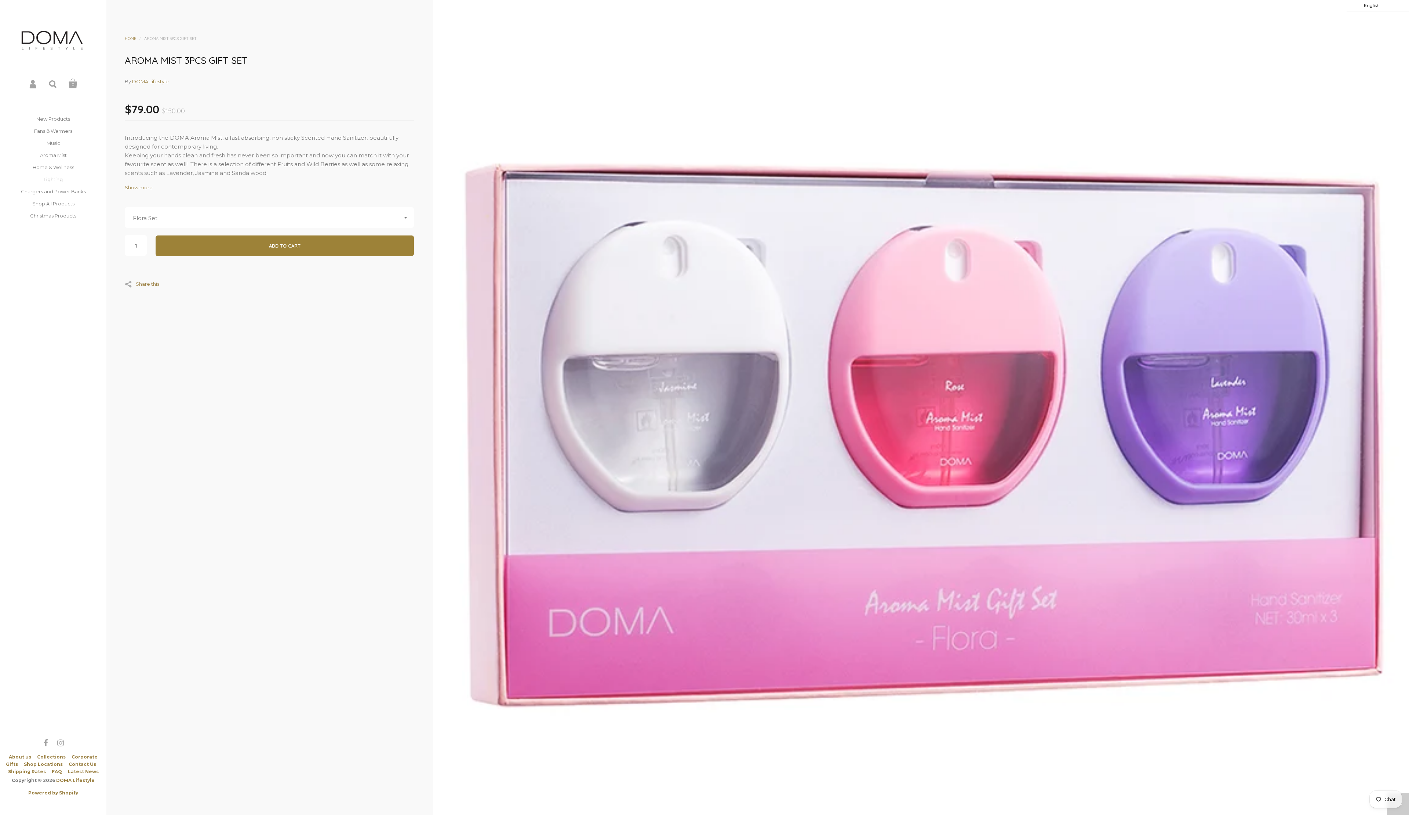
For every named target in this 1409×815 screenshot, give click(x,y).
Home (130, 38)
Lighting (53, 179)
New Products (53, 119)
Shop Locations (43, 764)
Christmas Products (53, 216)
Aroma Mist (53, 155)
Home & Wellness (53, 167)
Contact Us (82, 764)
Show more (139, 187)
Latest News (83, 771)
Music (53, 143)
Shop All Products (53, 204)
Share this (147, 283)
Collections (51, 757)
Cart (73, 83)
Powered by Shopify (53, 793)
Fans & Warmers (53, 131)
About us (20, 757)
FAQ (57, 771)
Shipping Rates (27, 771)
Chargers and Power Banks (53, 191)
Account (33, 83)
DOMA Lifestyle (75, 780)
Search (53, 83)
